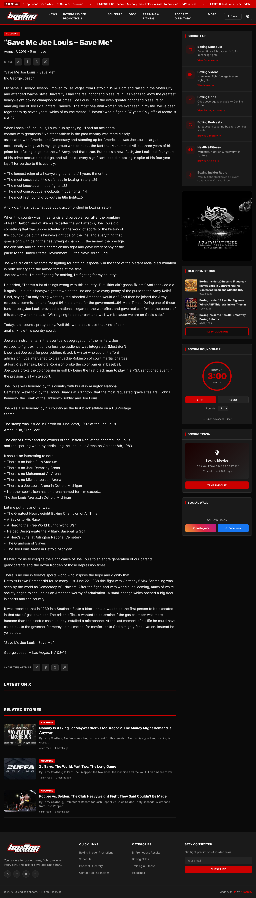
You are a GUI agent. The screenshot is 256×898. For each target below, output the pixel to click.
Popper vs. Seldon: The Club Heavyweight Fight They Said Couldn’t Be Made (103, 796)
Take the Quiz (217, 485)
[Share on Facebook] (27, 61)
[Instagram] (16, 874)
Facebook (235, 528)
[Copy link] (45, 61)
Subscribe (218, 869)
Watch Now (204, 85)
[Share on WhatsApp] (36, 61)
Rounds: (211, 408)
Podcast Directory (183, 16)
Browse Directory (207, 135)
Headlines (138, 872)
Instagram (202, 528)
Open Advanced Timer (218, 418)
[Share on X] (18, 61)
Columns (12, 33)
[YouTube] (26, 874)
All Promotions (217, 331)
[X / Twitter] (7, 874)
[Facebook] (35, 874)
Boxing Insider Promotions (74, 16)
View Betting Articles (210, 110)
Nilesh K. (246, 891)
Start (201, 399)
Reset (233, 399)
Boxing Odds (140, 859)
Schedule (115, 14)
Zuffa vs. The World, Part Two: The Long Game (77, 766)
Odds (132, 14)
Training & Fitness (151, 16)
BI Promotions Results (146, 852)
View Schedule (206, 60)
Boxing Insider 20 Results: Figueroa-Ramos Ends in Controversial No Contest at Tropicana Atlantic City (222, 285)
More (212, 14)
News (53, 14)
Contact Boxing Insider (94, 872)
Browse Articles (207, 160)
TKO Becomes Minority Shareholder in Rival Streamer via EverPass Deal (146, 4)
